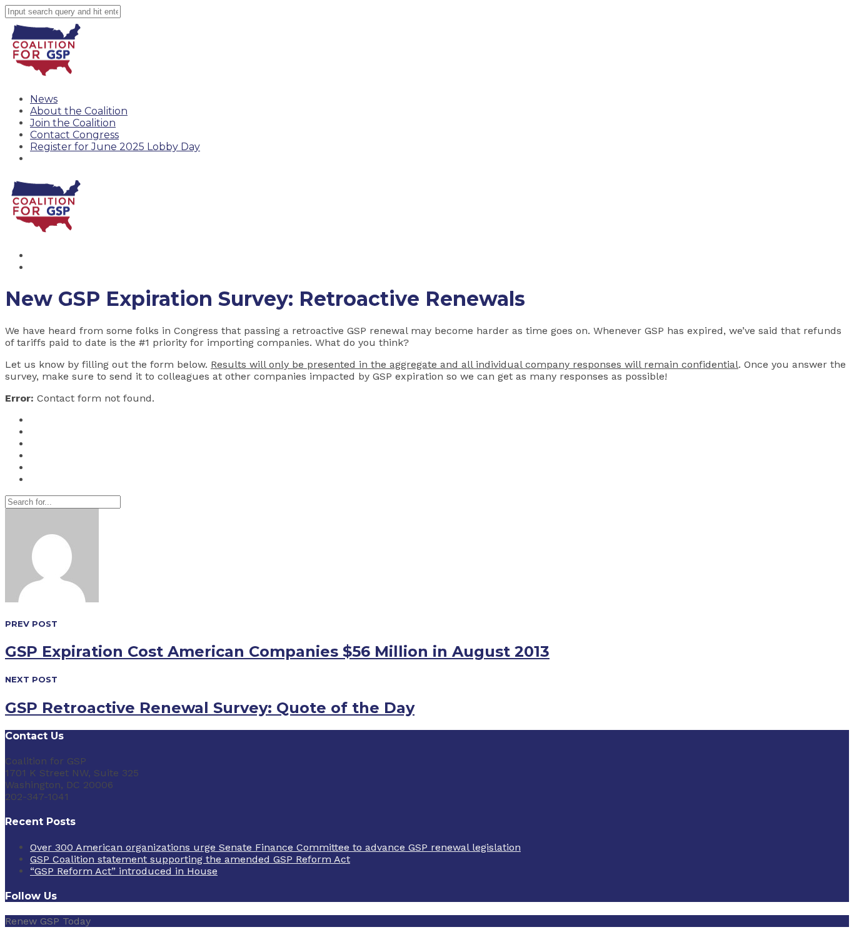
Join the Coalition (73, 123)
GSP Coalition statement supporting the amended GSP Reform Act (190, 859)
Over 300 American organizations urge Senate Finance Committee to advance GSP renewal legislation (275, 847)
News (44, 99)
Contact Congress (74, 135)
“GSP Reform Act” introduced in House (124, 871)
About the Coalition (79, 111)
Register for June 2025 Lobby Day (115, 147)
